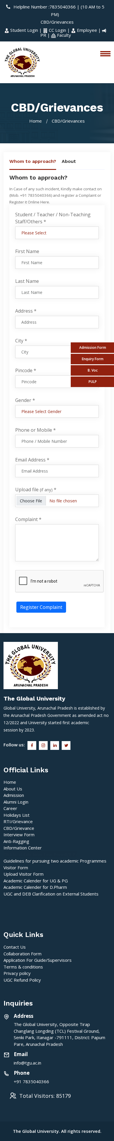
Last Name (27, 281)
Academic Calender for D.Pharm (35, 887)
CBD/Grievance (19, 828)
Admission (14, 795)
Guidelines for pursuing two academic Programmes (55, 861)
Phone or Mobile (35, 430)
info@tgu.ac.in (27, 1063)
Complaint (28, 519)
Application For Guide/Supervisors (38, 960)
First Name (27, 251)
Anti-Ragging (16, 841)
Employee (87, 30)
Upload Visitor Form (24, 874)
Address (26, 311)
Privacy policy (17, 973)
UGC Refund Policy (22, 980)
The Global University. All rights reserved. (57, 1131)
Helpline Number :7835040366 (44, 7)
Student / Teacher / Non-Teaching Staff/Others (53, 218)
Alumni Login (16, 802)
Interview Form (19, 834)
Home (35, 121)
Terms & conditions (23, 967)
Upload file (35, 489)
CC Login (57, 30)
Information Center (23, 848)
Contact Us (15, 947)
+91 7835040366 (31, 1081)
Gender (25, 400)
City (21, 340)
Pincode (25, 370)
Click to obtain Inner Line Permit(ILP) (40, 854)
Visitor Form (16, 867)
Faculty (63, 35)
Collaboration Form (23, 954)
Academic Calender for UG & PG (36, 881)
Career (10, 808)
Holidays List (17, 815)
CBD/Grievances (57, 22)
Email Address (32, 460)
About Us (13, 789)
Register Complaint (41, 607)
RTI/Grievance (18, 821)
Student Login (24, 30)
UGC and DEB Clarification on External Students (51, 894)
